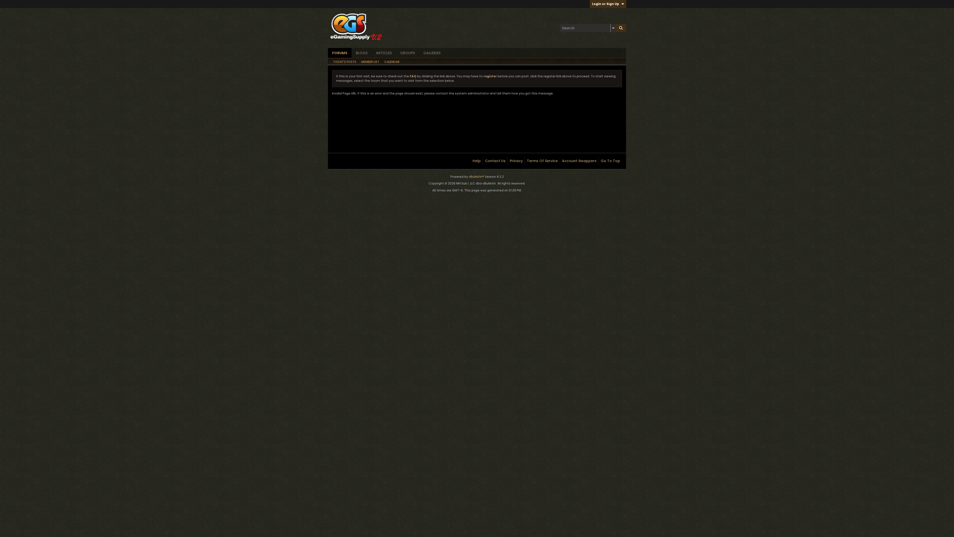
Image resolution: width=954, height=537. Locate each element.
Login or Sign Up (605, 4)
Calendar (391, 62)
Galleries (431, 52)
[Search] (621, 28)
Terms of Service (542, 160)
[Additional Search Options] (613, 28)
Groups (407, 52)
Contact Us (495, 160)
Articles (384, 52)
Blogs (361, 52)
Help (477, 160)
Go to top (610, 160)
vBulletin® (476, 177)
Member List (370, 62)
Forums (339, 52)
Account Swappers (579, 160)
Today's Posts (344, 62)
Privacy (516, 160)
